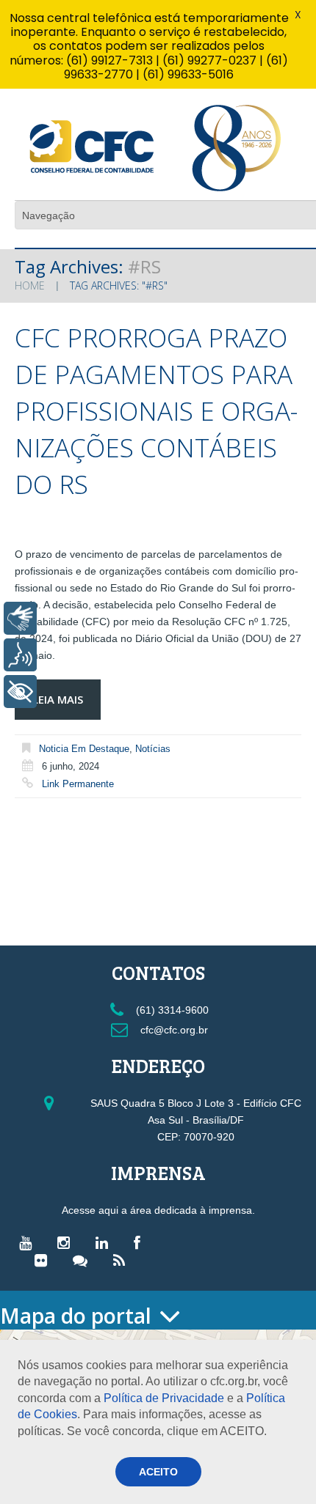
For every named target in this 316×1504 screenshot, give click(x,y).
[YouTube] (29, 1242)
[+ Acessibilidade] (20, 691)
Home (30, 285)
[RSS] (122, 1260)
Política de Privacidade (164, 1398)
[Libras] (20, 618)
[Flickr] (44, 1260)
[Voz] (20, 654)
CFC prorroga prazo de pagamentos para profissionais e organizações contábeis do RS (156, 410)
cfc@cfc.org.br (172, 1030)
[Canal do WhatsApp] (84, 1260)
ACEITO (158, 1472)
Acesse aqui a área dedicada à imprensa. (158, 1210)
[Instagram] (67, 1242)
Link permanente (78, 783)
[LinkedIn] (105, 1242)
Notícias (152, 748)
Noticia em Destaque (84, 748)
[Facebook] (141, 1242)
